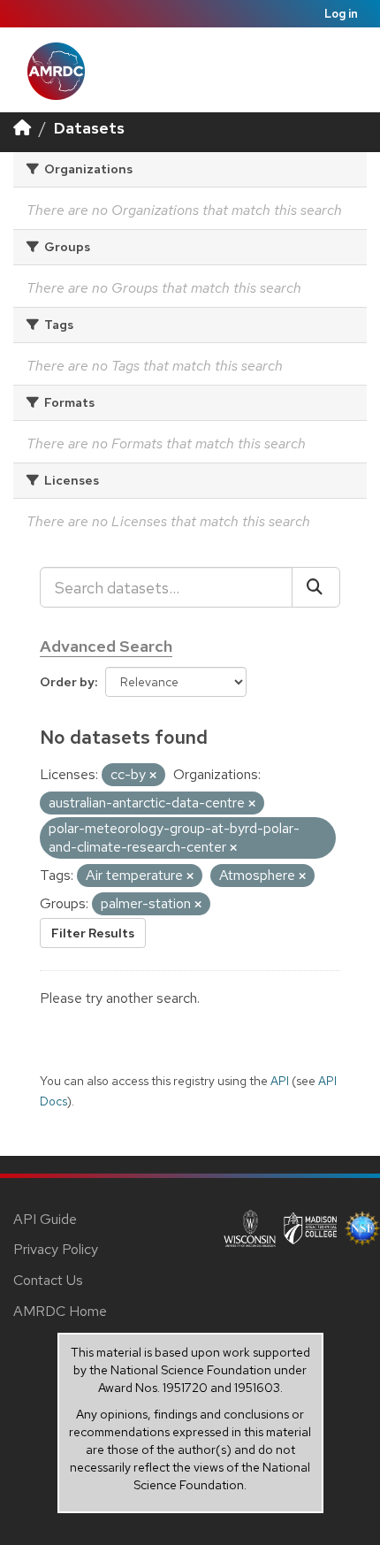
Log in (341, 13)
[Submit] (316, 587)
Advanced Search (106, 646)
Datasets (89, 128)
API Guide (45, 1219)
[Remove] (152, 775)
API (279, 1081)
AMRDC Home (60, 1311)
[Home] (22, 128)
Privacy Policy (55, 1249)
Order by (67, 682)
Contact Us (48, 1280)
